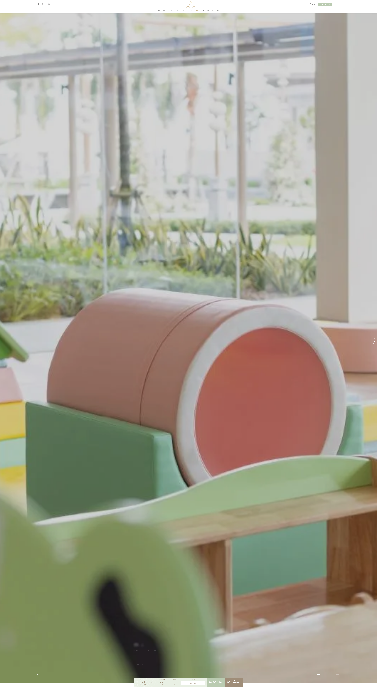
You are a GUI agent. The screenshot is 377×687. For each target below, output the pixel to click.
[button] (339, 674)
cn (312, 4)
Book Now (326, 4)
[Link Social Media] (39, 4)
